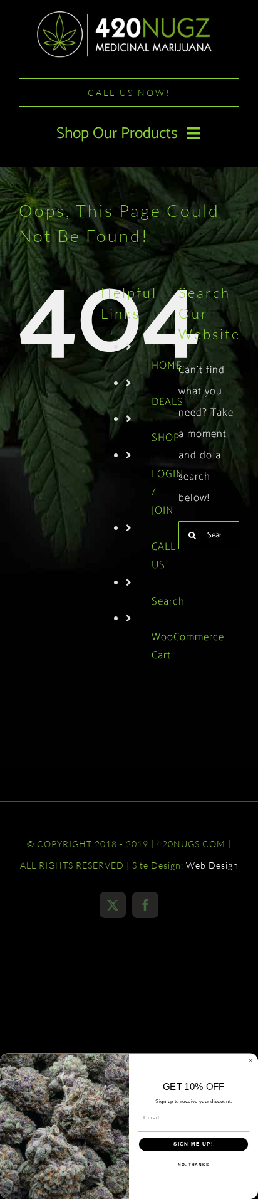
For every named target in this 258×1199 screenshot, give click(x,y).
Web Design (212, 865)
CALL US (164, 556)
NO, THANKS (193, 1164)
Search (168, 601)
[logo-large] (129, 14)
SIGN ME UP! (193, 1144)
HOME (167, 365)
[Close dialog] (251, 1061)
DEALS (167, 402)
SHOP (166, 437)
